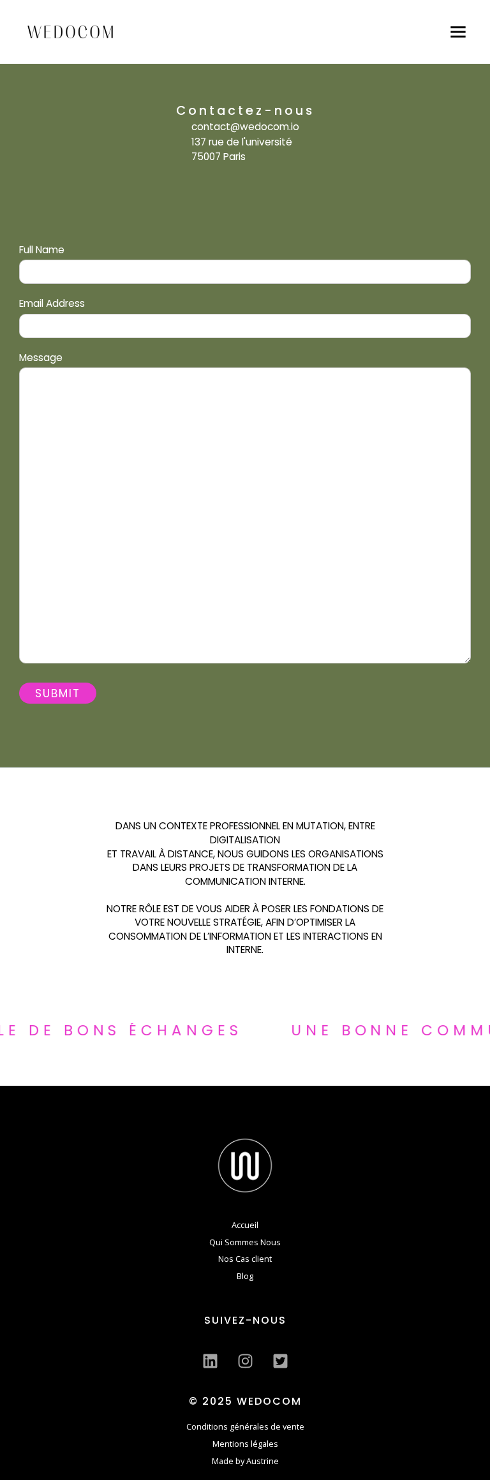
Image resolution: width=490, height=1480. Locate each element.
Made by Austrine (245, 1461)
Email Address (52, 303)
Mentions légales (245, 1444)
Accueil (245, 1225)
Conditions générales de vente (245, 1426)
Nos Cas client (245, 1259)
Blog (245, 1276)
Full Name (41, 249)
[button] (458, 32)
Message (41, 357)
